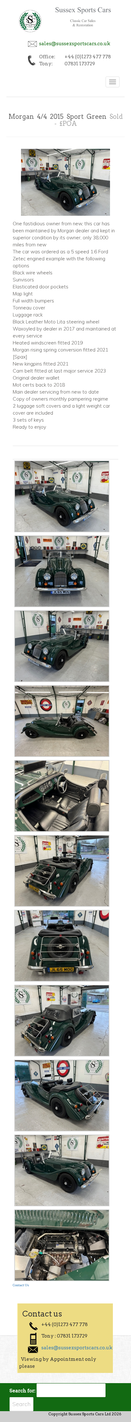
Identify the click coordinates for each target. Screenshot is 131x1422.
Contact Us (21, 1285)
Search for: (23, 1391)
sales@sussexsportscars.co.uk (74, 44)
